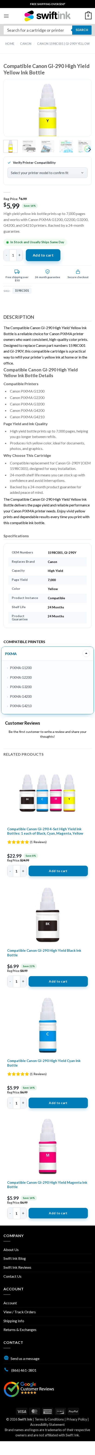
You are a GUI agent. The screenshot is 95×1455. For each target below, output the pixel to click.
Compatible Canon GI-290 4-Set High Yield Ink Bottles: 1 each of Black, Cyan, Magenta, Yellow (45, 831)
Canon (26, 43)
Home (10, 43)
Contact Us (12, 1276)
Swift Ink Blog (14, 1258)
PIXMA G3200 (21, 687)
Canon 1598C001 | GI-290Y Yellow (63, 43)
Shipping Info (13, 1321)
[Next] (80, 111)
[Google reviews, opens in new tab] (28, 1389)
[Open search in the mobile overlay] (47, 30)
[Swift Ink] (47, 16)
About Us (11, 1249)
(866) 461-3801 (23, 1370)
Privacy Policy (76, 1419)
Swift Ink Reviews (17, 1267)
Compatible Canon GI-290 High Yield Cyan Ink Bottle (43, 1063)
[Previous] (15, 111)
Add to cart (43, 255)
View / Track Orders (19, 1312)
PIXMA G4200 (21, 696)
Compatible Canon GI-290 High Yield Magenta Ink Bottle (47, 1184)
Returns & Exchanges (19, 1329)
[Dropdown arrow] (86, 653)
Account (10, 1303)
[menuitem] (47, 4)
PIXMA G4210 (21, 706)
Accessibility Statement (47, 1425)
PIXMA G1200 (21, 668)
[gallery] (47, 111)
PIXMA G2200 (21, 677)
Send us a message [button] (25, 1358)
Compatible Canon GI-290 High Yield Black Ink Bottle (44, 952)
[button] (6, 16)
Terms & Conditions (49, 1419)
